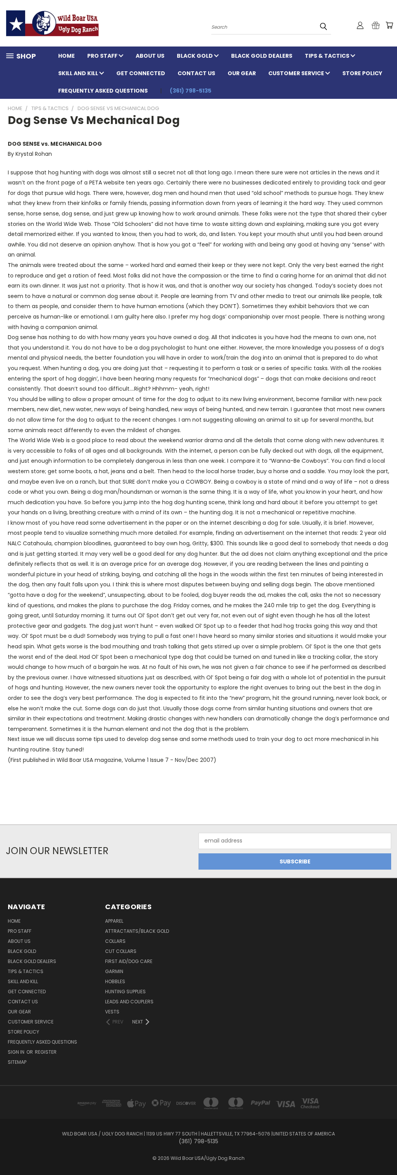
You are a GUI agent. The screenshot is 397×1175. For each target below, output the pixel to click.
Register (46, 1052)
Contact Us (196, 73)
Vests (112, 1011)
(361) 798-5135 (190, 91)
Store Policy (362, 73)
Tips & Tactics (327, 56)
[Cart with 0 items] (389, 25)
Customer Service (296, 73)
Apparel (114, 921)
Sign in (17, 1052)
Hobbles (115, 981)
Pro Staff (103, 56)
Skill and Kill (78, 73)
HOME (66, 56)
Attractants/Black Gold (137, 931)
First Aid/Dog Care (128, 961)
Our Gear (242, 73)
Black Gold (195, 56)
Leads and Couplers (129, 1001)
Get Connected (140, 73)
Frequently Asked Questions (103, 91)
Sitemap (17, 1062)
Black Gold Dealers (261, 56)
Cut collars (120, 951)
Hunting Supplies (125, 991)
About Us (150, 56)
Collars (115, 941)
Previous (385, 1150)
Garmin (114, 971)
